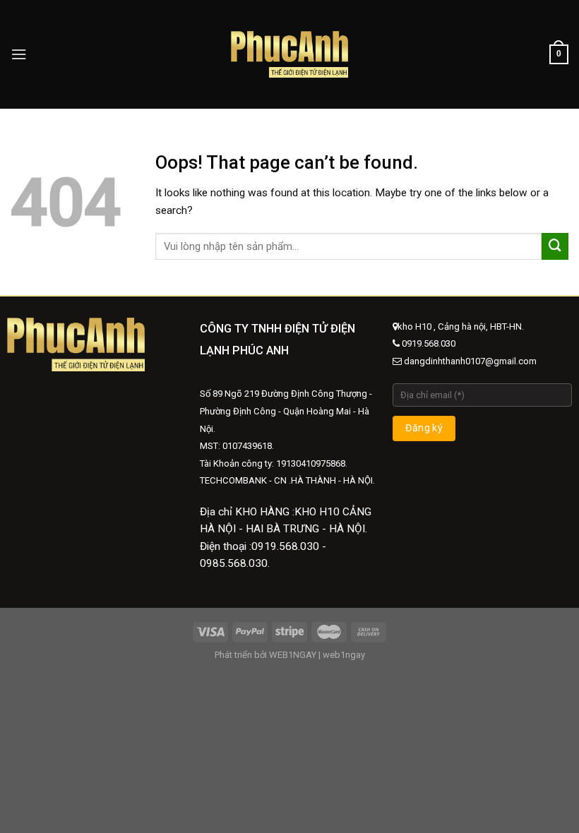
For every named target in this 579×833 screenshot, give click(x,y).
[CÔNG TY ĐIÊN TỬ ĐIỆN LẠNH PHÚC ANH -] (290, 54)
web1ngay (344, 654)
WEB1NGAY (292, 654)
